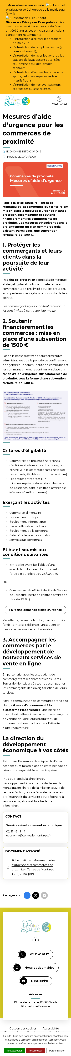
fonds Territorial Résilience (21, 624)
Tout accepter (14, 1050)
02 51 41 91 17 (39, 954)
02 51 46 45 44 (15, 831)
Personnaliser (57, 1050)
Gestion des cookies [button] (22, 1028)
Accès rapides (59, 104)
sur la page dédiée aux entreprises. (33, 770)
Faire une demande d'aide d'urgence (35, 610)
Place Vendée (30, 710)
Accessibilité (51, 1028)
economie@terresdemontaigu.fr (28, 835)
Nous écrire (39, 980)
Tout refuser (35, 1050)
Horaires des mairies (39, 967)
